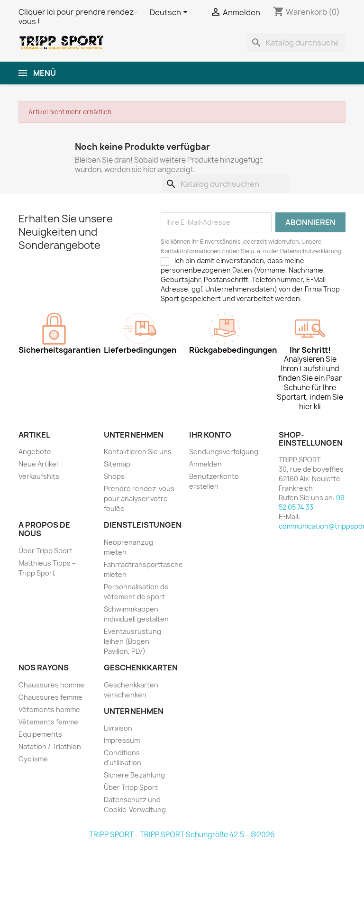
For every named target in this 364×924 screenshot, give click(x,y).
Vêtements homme (49, 709)
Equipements (40, 734)
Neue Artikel (38, 463)
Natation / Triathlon (49, 746)
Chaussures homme (51, 684)
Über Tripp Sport (45, 550)
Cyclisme (33, 758)
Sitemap (117, 463)
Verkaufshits (38, 476)
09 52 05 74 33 (312, 502)
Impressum (122, 740)
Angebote (34, 451)
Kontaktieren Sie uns (138, 451)
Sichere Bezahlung (134, 774)
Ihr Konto (210, 435)
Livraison (118, 727)
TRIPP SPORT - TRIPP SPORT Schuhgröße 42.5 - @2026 (182, 835)
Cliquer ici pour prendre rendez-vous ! (77, 17)
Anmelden (205, 463)
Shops (114, 476)
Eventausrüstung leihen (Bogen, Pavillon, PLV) (132, 641)
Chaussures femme (50, 697)
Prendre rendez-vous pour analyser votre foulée (139, 498)
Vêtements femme (48, 721)
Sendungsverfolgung (223, 451)
